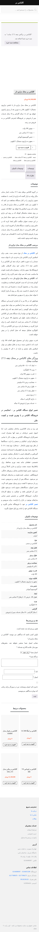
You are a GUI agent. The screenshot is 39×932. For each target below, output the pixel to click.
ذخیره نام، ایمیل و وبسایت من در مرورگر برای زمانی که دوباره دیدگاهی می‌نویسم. (19, 689)
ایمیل (35, 677)
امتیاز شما (34, 652)
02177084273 (23, 875)
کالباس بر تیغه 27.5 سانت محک (23, 157)
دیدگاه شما (33, 657)
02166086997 (17, 871)
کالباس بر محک (17, 160)
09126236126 (24, 879)
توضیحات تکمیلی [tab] (17, 168)
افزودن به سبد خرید (23, 147)
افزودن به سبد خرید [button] (29, 744)
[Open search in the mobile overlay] (19, 9)
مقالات (34, 819)
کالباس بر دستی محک (29, 160)
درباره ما (34, 811)
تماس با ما (33, 815)
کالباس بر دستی (7, 157)
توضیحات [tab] (31, 168)
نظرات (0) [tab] (30, 175)
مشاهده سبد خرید (12, 43)
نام (36, 671)
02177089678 (13, 875)
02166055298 (26, 871)
